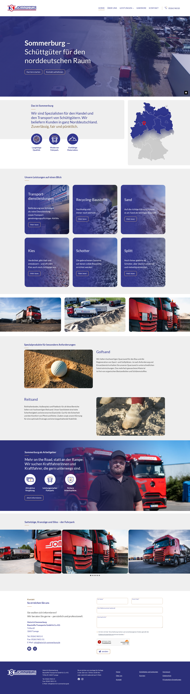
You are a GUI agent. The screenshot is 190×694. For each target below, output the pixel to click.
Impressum (166, 672)
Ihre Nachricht (102, 617)
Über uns (119, 676)
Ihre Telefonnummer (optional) (106, 608)
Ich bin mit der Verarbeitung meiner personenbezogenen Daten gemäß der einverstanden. (124, 633)
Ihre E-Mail (135, 599)
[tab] (90, 575)
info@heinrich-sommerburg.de (47, 642)
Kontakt (118, 679)
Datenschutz (167, 676)
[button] (95, 552)
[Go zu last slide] (2, 551)
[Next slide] (188, 551)
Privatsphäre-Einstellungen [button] (172, 679)
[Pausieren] (186, 92)
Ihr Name (100, 599)
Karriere (142, 676)
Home (118, 672)
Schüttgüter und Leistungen (148, 672)
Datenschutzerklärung (106, 634)
